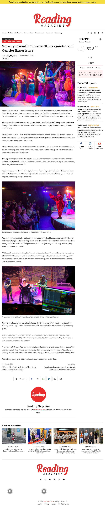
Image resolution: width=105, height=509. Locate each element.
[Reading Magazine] (38, 394)
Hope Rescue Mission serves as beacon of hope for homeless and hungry (89, 92)
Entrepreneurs (83, 106)
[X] (37, 378)
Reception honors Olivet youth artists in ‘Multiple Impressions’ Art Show (39, 451)
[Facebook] (88, 33)
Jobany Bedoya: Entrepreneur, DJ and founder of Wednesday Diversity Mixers (89, 111)
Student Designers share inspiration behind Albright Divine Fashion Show (91, 451)
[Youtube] (98, 33)
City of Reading (12, 41)
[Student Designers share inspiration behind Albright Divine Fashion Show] (91, 436)
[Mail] (95, 33)
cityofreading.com (51, 2)
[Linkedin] (49, 378)
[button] (102, 33)
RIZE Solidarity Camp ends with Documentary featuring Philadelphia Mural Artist (65, 451)
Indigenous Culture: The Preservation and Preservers (13, 450)
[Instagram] (91, 33)
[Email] (54, 378)
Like (81, 143)
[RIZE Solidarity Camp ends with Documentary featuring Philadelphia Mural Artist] (65, 436)
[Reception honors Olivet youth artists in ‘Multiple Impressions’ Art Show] (39, 436)
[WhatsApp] (43, 378)
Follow (90, 143)
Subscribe (99, 143)
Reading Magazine (10, 56)
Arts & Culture (8, 39)
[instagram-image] (10, 491)
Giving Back (82, 87)
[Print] (60, 378)
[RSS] (54, 479)
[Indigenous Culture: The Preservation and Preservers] (14, 436)
